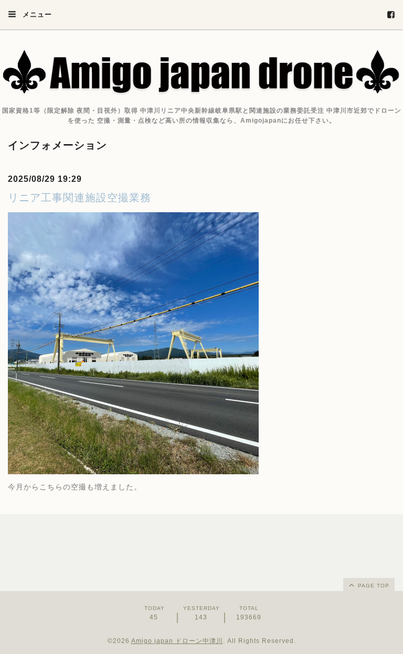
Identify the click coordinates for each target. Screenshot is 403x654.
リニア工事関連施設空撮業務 (79, 197)
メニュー (36, 14)
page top (372, 585)
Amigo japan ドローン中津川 (177, 641)
